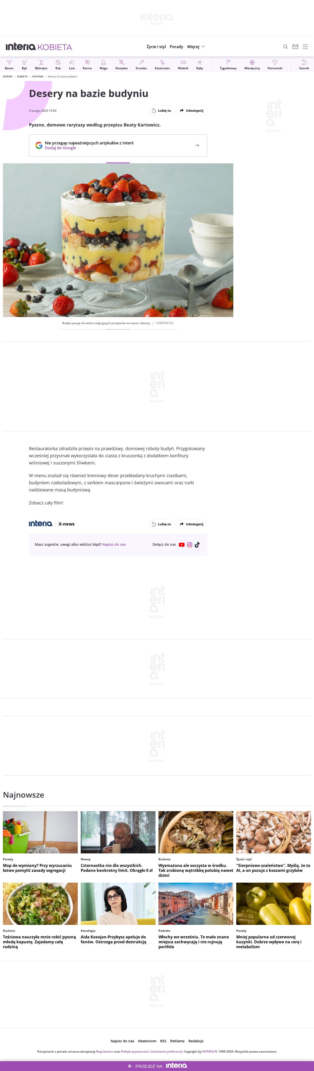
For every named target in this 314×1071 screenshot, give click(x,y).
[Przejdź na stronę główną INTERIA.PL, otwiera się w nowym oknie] (21, 47)
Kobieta (22, 76)
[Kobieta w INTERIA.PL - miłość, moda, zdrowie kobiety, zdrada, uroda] (55, 47)
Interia (8, 76)
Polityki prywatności (135, 1051)
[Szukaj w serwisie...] (285, 47)
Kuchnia (37, 76)
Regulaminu (104, 1051)
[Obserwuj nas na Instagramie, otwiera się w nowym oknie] (190, 545)
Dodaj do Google (87, 147)
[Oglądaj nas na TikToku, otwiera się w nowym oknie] (197, 545)
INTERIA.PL (210, 1051)
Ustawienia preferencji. (166, 1051)
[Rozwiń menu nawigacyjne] (305, 47)
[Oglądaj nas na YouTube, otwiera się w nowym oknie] (182, 545)
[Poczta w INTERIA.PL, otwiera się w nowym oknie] (295, 47)
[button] (196, 47)
